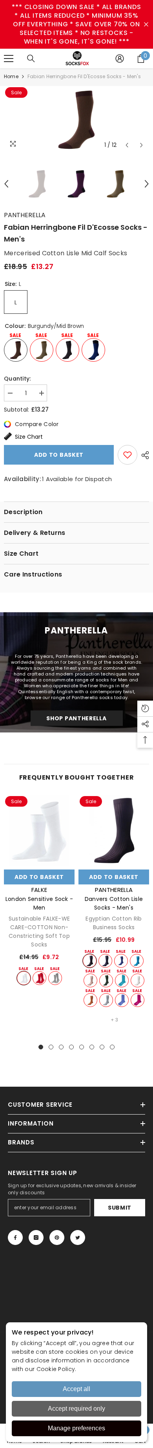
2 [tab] (51, 1047)
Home (11, 76)
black (90, 961)
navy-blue (105, 961)
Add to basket (59, 455)
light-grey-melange (55, 978)
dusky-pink (90, 980)
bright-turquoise (137, 961)
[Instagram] (36, 1237)
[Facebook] (15, 1237)
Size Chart (29, 437)
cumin (90, 1000)
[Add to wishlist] (127, 455)
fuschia (137, 1000)
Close (146, 24)
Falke (39, 890)
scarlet (39, 978)
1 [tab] (40, 1047)
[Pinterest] (56, 1237)
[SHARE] (143, 455)
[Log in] (120, 58)
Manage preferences (76, 1428)
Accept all (76, 1389)
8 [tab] (112, 1047)
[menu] (8, 58)
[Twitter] (77, 1237)
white (24, 978)
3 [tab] (61, 1047)
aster (122, 1000)
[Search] (31, 58)
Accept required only (76, 1408)
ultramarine (121, 961)
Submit (119, 1208)
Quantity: (17, 379)
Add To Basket (39, 877)
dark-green (106, 980)
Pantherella (25, 215)
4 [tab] (71, 1047)
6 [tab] (91, 1047)
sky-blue (106, 1000)
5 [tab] (81, 1047)
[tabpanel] (39, 890)
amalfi (122, 980)
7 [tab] (102, 1047)
